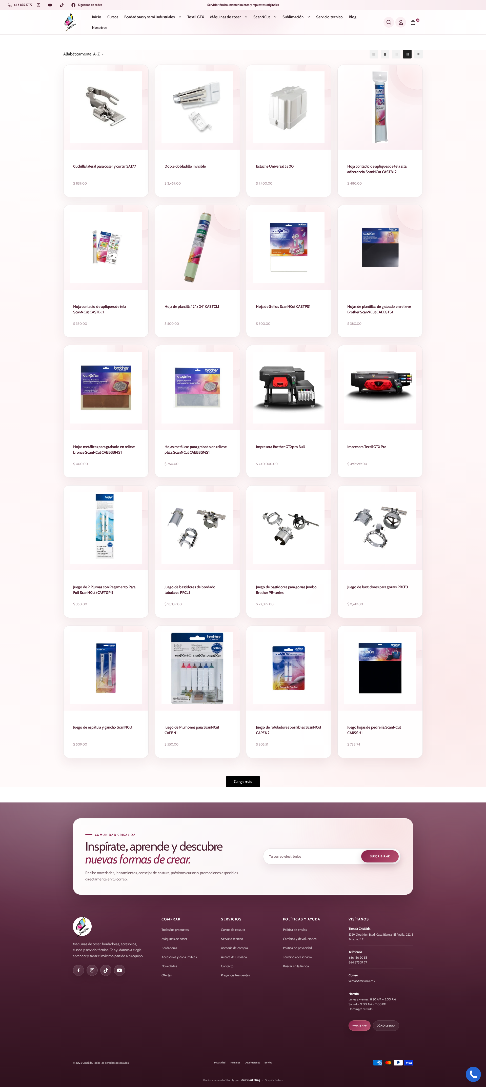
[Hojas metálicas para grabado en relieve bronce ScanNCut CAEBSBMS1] (106, 388)
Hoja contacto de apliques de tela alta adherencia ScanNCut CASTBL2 (376, 169)
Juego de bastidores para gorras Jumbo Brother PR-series (286, 590)
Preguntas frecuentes (235, 975)
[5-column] (418, 54)
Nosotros (99, 27)
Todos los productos (175, 930)
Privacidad (220, 1062)
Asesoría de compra (234, 948)
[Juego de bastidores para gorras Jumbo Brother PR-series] (289, 528)
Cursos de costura (233, 930)
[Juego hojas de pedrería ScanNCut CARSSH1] (380, 668)
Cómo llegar (386, 1025)
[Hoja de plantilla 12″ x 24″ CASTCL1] (197, 247)
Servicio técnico (329, 17)
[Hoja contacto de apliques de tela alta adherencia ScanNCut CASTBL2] (380, 107)
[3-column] (396, 54)
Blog (352, 17)
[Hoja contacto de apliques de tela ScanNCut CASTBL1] (106, 247)
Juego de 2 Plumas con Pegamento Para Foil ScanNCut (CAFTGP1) (104, 590)
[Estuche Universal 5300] (289, 107)
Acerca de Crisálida (234, 957)
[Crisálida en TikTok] (105, 970)
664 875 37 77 (358, 962)
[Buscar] (389, 22)
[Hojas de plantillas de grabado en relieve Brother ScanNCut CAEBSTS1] (380, 247)
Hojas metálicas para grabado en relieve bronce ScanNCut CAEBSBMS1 (104, 450)
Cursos (112, 17)
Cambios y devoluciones (299, 939)
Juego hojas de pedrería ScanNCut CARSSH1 (374, 730)
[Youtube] (50, 5)
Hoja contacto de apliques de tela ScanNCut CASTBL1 (99, 309)
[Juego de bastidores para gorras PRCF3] (380, 528)
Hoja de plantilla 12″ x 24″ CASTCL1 (192, 306)
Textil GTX (195, 17)
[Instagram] (38, 5)
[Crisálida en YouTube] (119, 970)
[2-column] (385, 54)
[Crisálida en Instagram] (92, 970)
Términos (235, 1062)
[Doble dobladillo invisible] (197, 107)
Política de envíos (295, 930)
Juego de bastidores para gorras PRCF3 (377, 587)
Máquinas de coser (225, 17)
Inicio (96, 17)
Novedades (169, 966)
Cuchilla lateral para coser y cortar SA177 (104, 166)
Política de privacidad (297, 948)
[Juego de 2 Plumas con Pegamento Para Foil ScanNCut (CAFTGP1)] (106, 528)
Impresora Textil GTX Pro (367, 447)
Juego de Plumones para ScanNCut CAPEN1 (192, 730)
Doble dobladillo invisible (185, 166)
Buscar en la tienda (296, 966)
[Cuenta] (400, 22)
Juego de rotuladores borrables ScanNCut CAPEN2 (288, 730)
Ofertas (166, 975)
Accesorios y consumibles (179, 957)
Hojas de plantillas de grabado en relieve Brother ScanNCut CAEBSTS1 (379, 309)
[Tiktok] (62, 5)
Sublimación (292, 17)
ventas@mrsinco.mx (362, 981)
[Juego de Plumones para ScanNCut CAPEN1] (197, 668)
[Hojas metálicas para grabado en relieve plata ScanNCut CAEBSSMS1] (197, 388)
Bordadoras (169, 948)
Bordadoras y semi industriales (149, 17)
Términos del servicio (297, 957)
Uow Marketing (250, 1080)
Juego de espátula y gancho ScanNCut (102, 727)
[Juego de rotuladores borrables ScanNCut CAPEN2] (289, 668)
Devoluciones (252, 1062)
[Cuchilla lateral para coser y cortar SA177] (106, 107)
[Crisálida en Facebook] (78, 970)
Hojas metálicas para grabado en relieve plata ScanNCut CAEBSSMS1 (196, 450)
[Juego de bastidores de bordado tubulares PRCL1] (197, 528)
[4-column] (407, 54)
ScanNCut (261, 17)
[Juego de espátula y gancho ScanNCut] (106, 668)
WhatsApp (359, 1025)
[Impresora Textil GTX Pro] (380, 388)
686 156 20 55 (358, 957)
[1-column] (374, 54)
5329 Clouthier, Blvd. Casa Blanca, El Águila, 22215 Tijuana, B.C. (381, 937)
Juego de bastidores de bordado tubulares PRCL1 (190, 590)
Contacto (227, 966)
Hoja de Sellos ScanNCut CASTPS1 (283, 306)
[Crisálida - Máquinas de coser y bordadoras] (70, 22)
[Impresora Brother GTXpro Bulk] (289, 388)
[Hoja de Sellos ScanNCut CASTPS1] (289, 247)
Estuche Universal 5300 (275, 166)
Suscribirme (380, 856)
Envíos (268, 1062)
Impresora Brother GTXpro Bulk (280, 447)
